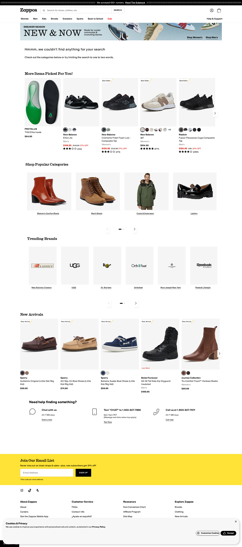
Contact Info (78, 511)
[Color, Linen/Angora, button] (151, 130)
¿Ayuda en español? (82, 516)
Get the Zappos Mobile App (34, 516)
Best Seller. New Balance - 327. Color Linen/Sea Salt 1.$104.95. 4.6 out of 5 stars (158, 114)
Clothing (179, 511)
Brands (178, 507)
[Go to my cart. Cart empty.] (219, 10)
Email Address (30, 472)
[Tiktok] (30, 490)
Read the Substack (135, 2)
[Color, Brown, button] (185, 130)
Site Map (127, 516)
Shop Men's (212, 37)
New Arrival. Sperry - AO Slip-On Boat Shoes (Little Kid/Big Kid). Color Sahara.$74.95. (80, 354)
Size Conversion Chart (134, 507)
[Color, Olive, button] (107, 373)
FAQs (74, 507)
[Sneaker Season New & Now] (121, 31)
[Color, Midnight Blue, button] (27, 373)
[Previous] (107, 229)
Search (118, 10)
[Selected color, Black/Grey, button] (104, 130)
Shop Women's (195, 37)
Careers (24, 511)
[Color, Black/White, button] (199, 130)
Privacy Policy (98, 527)
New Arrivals (181, 516)
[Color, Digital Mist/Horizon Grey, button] (156, 130)
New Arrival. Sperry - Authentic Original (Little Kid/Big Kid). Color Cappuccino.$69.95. (39, 354)
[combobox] (75, 10)
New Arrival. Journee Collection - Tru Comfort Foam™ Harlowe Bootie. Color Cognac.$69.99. (201, 354)
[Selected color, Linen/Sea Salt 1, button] (142, 130)
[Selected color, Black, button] (65, 130)
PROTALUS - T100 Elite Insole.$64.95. (43, 108)
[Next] (215, 113)
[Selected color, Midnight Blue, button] (103, 373)
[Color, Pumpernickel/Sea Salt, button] (147, 130)
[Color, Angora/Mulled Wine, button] (160, 130)
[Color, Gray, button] (190, 130)
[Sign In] (211, 10)
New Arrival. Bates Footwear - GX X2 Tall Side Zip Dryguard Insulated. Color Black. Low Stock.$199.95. (160, 356)
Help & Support (214, 18)
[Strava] (37, 490)
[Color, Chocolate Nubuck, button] (188, 373)
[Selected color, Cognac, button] (184, 373)
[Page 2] (124, 303)
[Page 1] (120, 229)
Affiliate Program (131, 511)
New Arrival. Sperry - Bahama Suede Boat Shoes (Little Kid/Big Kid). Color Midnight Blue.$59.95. (120, 354)
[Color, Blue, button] (70, 130)
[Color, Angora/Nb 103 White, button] (165, 130)
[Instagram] (22, 490)
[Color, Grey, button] (74, 130)
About (23, 507)
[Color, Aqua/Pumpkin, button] (108, 130)
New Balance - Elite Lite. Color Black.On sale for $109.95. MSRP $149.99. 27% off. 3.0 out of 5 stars (81, 114)
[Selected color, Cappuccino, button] (22, 373)
